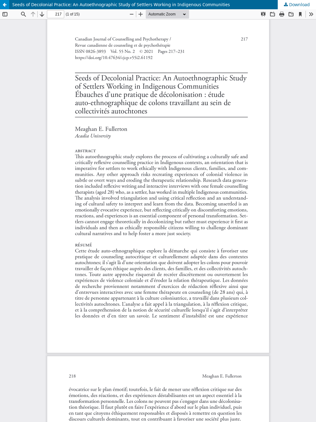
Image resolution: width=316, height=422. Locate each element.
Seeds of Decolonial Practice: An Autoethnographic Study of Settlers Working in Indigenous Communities (121, 4)
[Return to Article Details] (4, 4)
